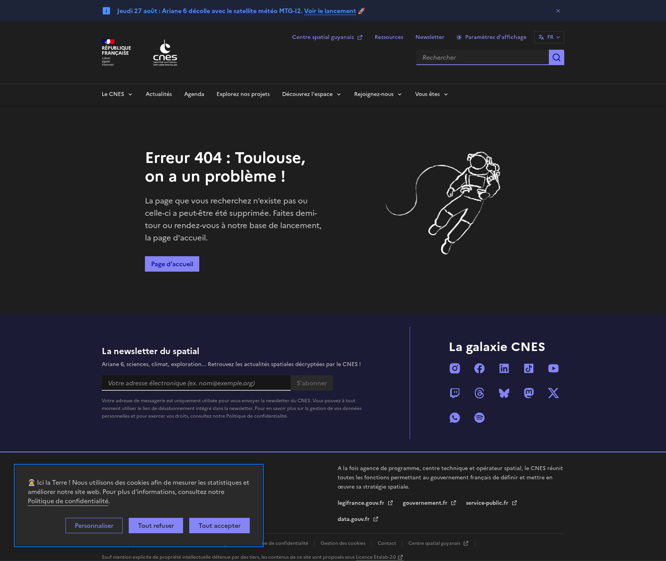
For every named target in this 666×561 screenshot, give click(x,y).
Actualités (159, 94)
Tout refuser (156, 525)
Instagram (455, 368)
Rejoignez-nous (374, 94)
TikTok (529, 368)
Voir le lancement (330, 10)
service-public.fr (488, 503)
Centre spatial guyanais (323, 37)
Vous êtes (427, 94)
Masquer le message (558, 11)
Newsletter (429, 37)
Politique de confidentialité (68, 501)
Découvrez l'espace (307, 94)
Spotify (479, 417)
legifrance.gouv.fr (362, 503)
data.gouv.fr (354, 519)
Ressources (389, 37)
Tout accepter (219, 525)
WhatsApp (455, 417)
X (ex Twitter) (553, 393)
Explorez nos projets (243, 94)
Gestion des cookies (344, 543)
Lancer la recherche (556, 57)
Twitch (455, 393)
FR (550, 37)
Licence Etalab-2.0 (376, 557)
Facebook (479, 368)
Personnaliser (94, 525)
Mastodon (529, 393)
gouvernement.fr (426, 503)
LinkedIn (504, 368)
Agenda (194, 94)
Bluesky (504, 393)
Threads (479, 393)
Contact (387, 543)
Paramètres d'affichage (495, 37)
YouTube (553, 368)
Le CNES (113, 94)
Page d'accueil (172, 264)
